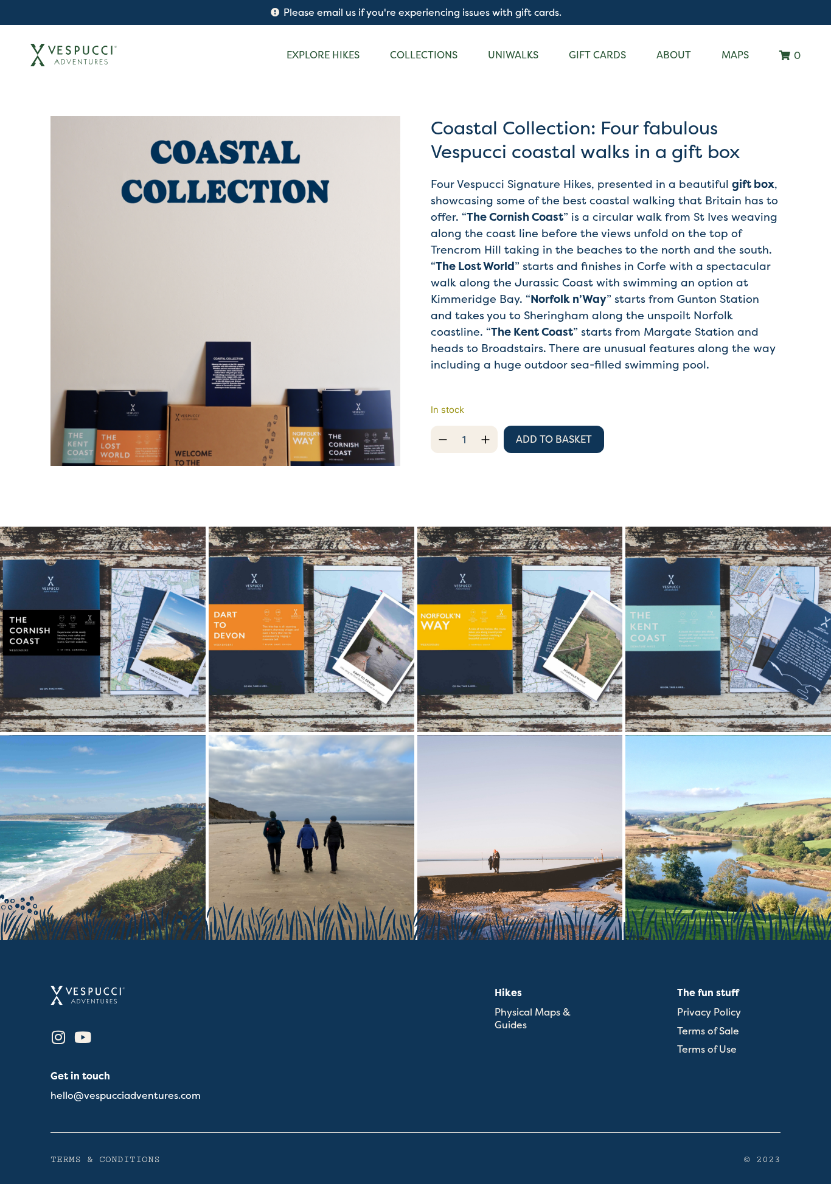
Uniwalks (513, 54)
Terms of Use (707, 1049)
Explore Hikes (323, 54)
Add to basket (554, 439)
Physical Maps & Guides (533, 1018)
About (673, 54)
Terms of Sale (708, 1031)
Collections (423, 54)
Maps (735, 54)
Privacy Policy (709, 1012)
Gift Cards (597, 54)
